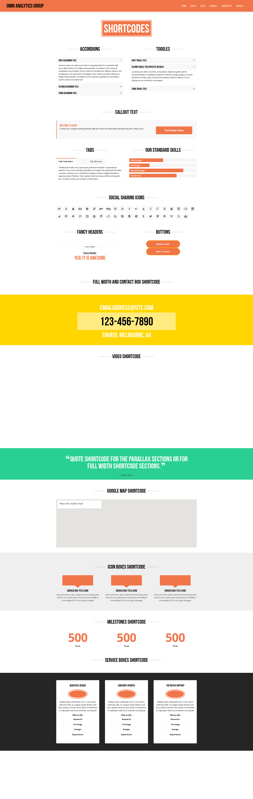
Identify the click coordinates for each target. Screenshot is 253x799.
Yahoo (172, 216)
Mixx (66, 216)
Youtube (186, 216)
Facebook (129, 209)
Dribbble (115, 209)
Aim (66, 209)
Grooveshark (172, 209)
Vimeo (157, 216)
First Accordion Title (68, 60)
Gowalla (164, 209)
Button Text (163, 244)
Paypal (80, 216)
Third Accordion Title (68, 93)
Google (150, 209)
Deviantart (101, 209)
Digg (108, 209)
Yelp (179, 216)
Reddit (108, 216)
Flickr (136, 209)
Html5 (179, 209)
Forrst (143, 209)
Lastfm (186, 209)
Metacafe (59, 216)
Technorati (136, 216)
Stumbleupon (129, 216)
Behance (80, 209)
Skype (122, 216)
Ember (122, 209)
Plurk (101, 216)
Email (59, 209)
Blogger (87, 209)
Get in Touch (163, 251)
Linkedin (193, 209)
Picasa (87, 216)
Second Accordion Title (69, 86)
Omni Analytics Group (25, 6)
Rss (115, 216)
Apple (73, 209)
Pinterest (94, 216)
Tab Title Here (66, 161)
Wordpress (164, 216)
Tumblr (143, 216)
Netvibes (73, 216)
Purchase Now (174, 130)
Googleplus (157, 209)
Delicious (94, 209)
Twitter (150, 216)
